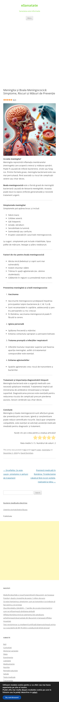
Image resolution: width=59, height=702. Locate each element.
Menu (29, 18)
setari (34, 692)
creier (38, 450)
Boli (24, 450)
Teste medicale (9, 677)
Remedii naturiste (10, 670)
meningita (46, 450)
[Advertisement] (29, 51)
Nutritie (6, 667)
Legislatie (7, 660)
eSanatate (29, 5)
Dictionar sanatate (10, 651)
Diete (5, 654)
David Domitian (27, 453)
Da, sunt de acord (11, 697)
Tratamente (8, 680)
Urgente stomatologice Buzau (15, 509)
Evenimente (8, 657)
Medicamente (9, 664)
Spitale (6, 674)
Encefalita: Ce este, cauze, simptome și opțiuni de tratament (15, 474)
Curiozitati (7, 647)
